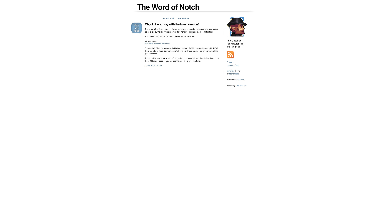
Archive (230, 62)
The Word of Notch (168, 7)
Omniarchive (241, 85)
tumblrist (230, 70)
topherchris (234, 73)
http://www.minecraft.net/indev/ (157, 43)
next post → (183, 18)
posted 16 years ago (153, 65)
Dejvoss (240, 79)
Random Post (233, 64)
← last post (168, 18)
